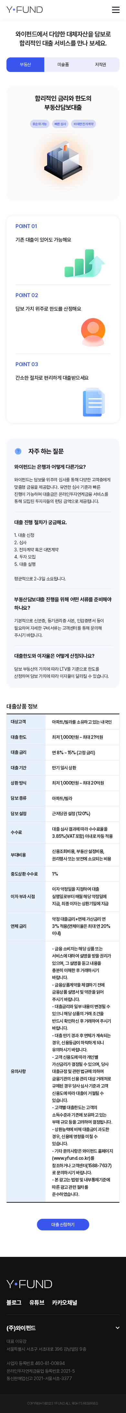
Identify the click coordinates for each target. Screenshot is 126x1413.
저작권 (100, 64)
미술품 (63, 64)
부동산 (25, 64)
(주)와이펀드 (21, 1328)
